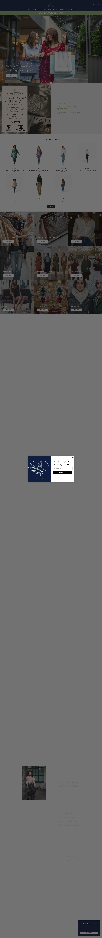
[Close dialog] (72, 457)
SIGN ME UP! (62, 472)
